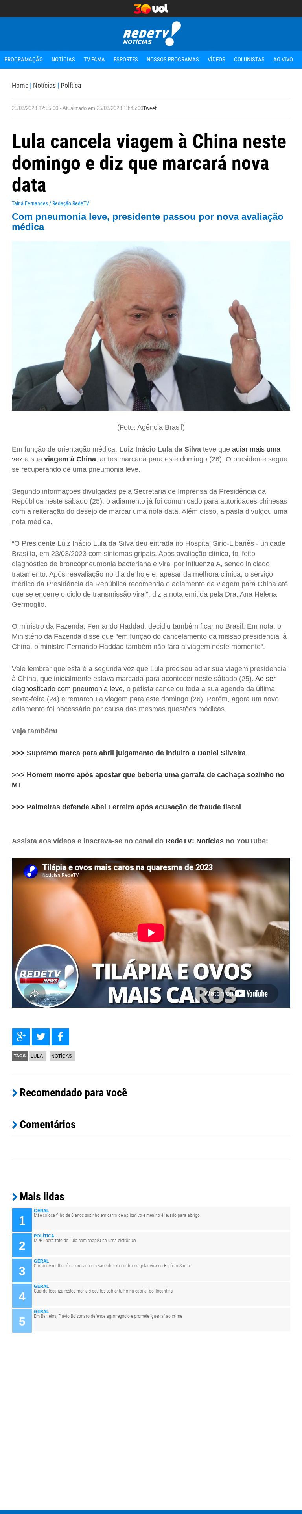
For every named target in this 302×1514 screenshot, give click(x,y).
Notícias (63, 59)
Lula (37, 1056)
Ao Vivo (283, 59)
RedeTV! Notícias (195, 841)
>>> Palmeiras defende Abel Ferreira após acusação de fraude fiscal (126, 807)
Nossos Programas (173, 59)
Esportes (126, 59)
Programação (23, 59)
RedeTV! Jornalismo (151, 34)
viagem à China (70, 459)
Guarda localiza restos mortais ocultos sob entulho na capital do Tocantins (103, 1291)
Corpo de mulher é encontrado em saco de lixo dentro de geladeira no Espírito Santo (112, 1265)
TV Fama (94, 59)
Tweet (150, 108)
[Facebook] (60, 1036)
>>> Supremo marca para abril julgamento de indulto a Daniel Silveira (129, 753)
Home (20, 85)
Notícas (61, 1056)
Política (71, 85)
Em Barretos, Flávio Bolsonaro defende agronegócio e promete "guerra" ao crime (108, 1316)
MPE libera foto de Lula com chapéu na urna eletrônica (85, 1240)
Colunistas (249, 59)
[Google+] (21, 1036)
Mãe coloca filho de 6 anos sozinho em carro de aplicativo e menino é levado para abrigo (117, 1215)
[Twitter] (41, 1036)
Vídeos (216, 59)
